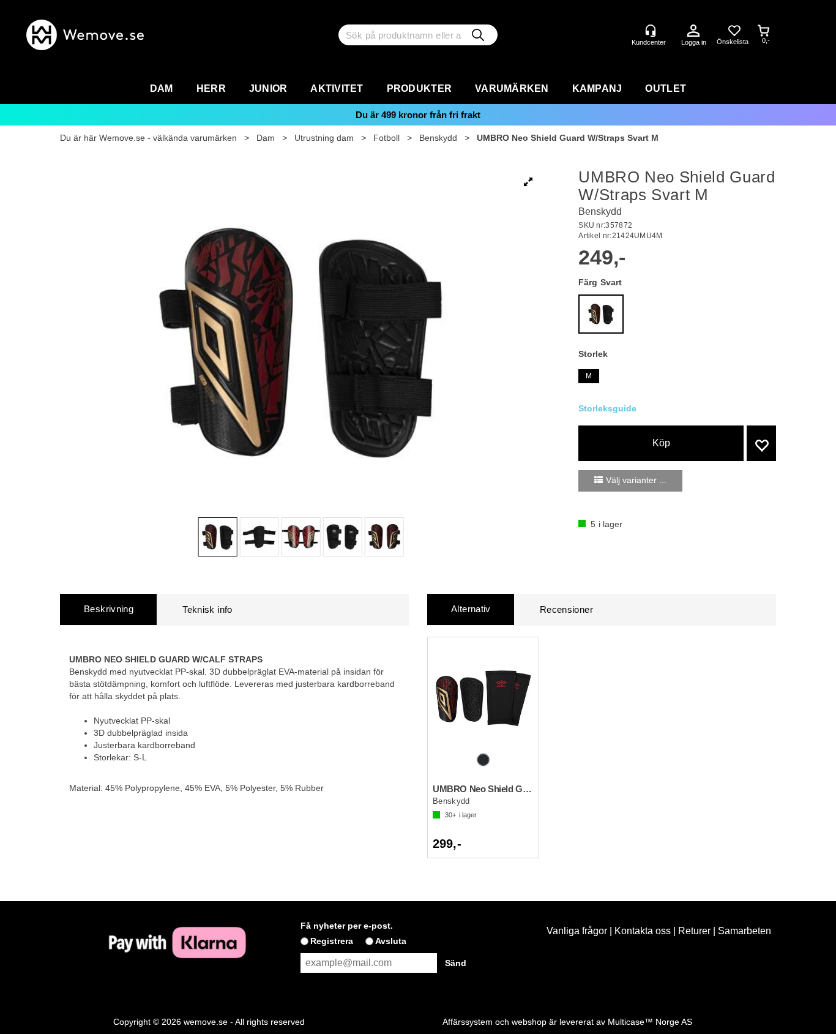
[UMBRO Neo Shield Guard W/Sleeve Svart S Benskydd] (483, 696)
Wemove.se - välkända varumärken (168, 138)
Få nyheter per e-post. (346, 926)
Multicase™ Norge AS (650, 1022)
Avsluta (390, 941)
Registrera (331, 941)
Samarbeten (744, 931)
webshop (529, 1022)
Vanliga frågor (577, 931)
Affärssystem (467, 1022)
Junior (268, 88)
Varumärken (512, 88)
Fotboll (386, 138)
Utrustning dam (324, 138)
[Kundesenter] (650, 30)
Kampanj (597, 88)
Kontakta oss (642, 931)
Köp (661, 443)
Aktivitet (336, 88)
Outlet (665, 88)
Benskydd (438, 138)
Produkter (419, 88)
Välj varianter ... (636, 480)
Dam (161, 88)
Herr (211, 88)
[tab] (108, 609)
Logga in (693, 31)
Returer (694, 931)
